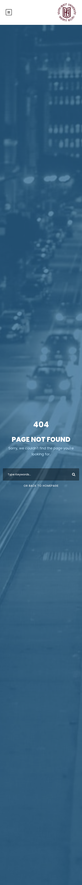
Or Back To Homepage (41, 486)
